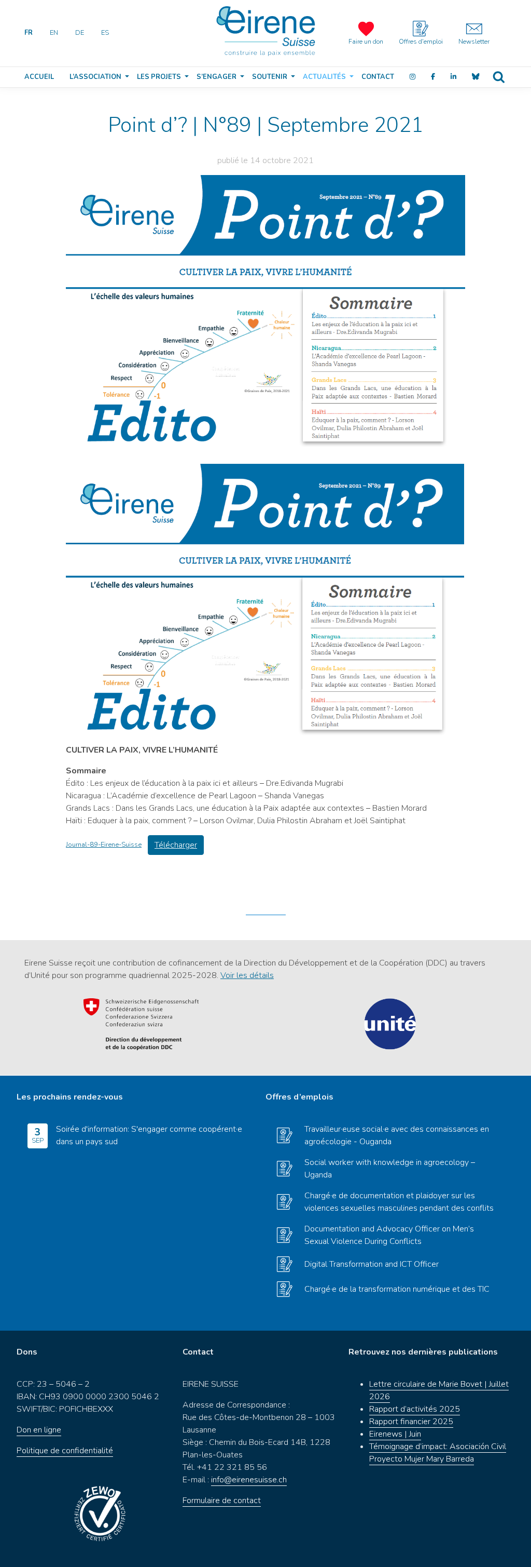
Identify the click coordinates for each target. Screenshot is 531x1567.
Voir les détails (247, 975)
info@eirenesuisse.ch (249, 1479)
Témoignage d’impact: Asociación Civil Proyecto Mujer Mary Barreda (437, 1453)
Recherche (499, 77)
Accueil (39, 77)
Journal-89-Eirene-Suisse (104, 844)
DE (79, 32)
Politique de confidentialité (65, 1450)
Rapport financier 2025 (411, 1421)
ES (105, 32)
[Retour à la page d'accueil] (265, 31)
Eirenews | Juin (395, 1434)
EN (54, 32)
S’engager (216, 77)
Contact (377, 77)
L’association (95, 77)
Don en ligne (39, 1430)
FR (28, 32)
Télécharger (176, 845)
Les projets (159, 77)
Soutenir (269, 77)
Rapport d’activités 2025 (414, 1409)
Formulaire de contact (222, 1500)
